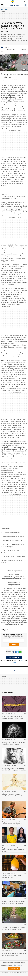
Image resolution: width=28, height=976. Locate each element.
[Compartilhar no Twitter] (17, 652)
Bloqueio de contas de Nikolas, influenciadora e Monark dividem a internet (13, 849)
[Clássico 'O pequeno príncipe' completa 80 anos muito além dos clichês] (14, 782)
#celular (9, 630)
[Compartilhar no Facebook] (14, 652)
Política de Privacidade (17, 965)
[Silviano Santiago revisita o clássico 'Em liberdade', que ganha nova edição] (14, 756)
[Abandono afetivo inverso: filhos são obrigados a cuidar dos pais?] (14, 730)
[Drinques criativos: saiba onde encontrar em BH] (14, 863)
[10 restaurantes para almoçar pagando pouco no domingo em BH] (14, 941)
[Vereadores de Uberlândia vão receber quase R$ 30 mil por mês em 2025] (14, 889)
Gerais (6, 9)
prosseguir (14, 968)
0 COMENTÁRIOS (14, 657)
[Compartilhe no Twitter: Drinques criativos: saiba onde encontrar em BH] (25, 873)
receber (14, 644)
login (23, 660)
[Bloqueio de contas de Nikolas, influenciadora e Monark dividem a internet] (14, 835)
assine (14, 662)
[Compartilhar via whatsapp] (20, 652)
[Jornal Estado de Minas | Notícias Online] (14, 6)
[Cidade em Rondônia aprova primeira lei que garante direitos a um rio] (14, 915)
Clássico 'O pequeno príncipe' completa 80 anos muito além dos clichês (12, 796)
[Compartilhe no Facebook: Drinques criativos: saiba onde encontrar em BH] (24, 873)
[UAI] (13, 1)
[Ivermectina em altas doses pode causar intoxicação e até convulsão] (14, 704)
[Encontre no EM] (25, 5)
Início (2, 9)
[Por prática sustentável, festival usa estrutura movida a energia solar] (14, 809)
